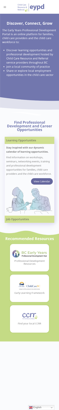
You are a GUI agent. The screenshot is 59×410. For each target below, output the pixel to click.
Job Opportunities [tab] (17, 219)
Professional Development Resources (29, 262)
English (37, 407)
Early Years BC (31, 8)
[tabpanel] (29, 180)
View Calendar (42, 181)
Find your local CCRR (29, 323)
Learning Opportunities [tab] (21, 140)
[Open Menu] (5, 7)
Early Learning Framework (30, 293)
